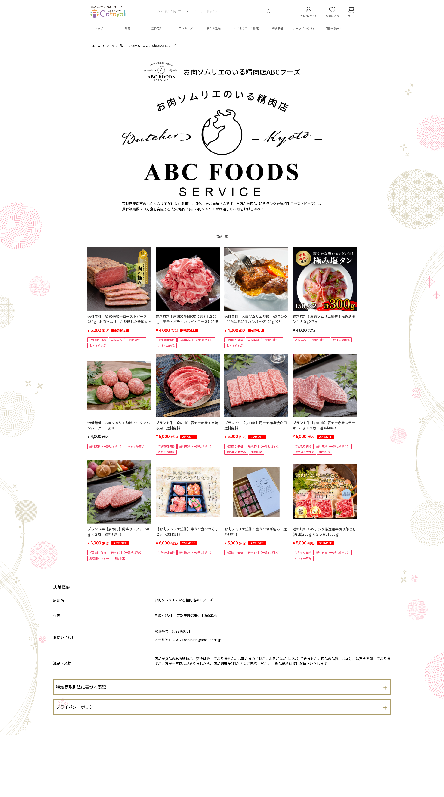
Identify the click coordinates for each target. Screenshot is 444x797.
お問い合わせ (64, 637)
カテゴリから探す (169, 11)
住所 (57, 615)
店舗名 (58, 600)
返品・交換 (62, 663)
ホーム (96, 45)
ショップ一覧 (114, 45)
